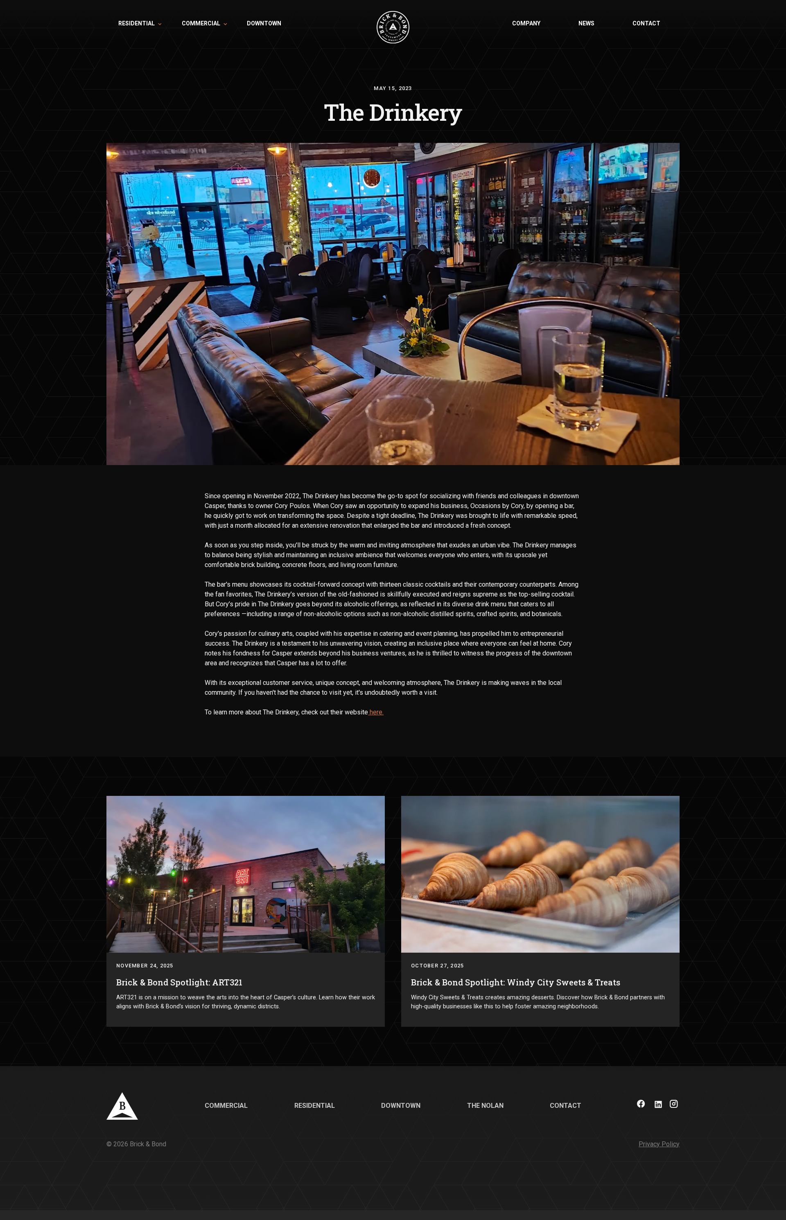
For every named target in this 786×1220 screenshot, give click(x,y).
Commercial (226, 1105)
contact (646, 23)
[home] (393, 23)
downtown (264, 23)
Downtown (400, 1105)
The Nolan (485, 1105)
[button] (138, 24)
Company (526, 23)
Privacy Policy (659, 1144)
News (586, 23)
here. (376, 712)
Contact (565, 1105)
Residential (314, 1105)
